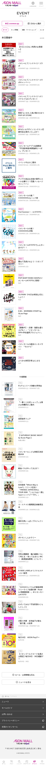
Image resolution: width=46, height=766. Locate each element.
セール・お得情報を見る (25, 675)
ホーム (7, 696)
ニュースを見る (25, 682)
